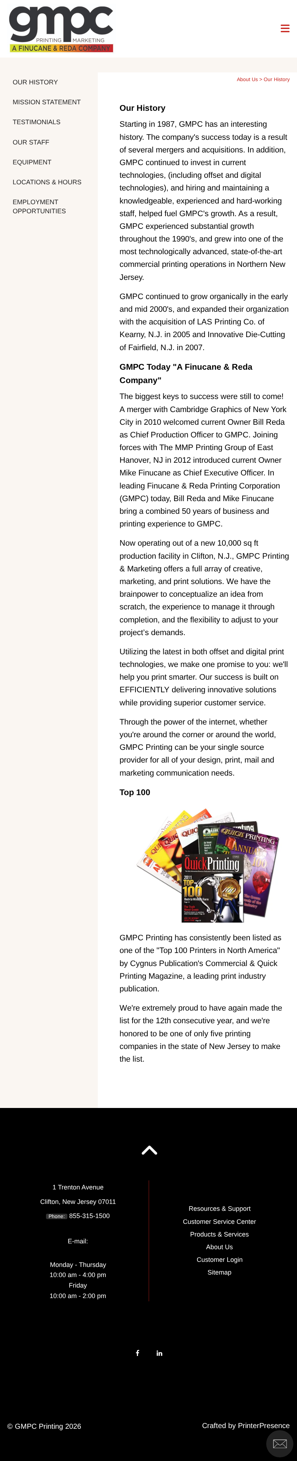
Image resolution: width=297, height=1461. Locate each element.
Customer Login (220, 1259)
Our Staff (31, 142)
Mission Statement (47, 102)
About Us (247, 79)
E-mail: (78, 1241)
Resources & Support (220, 1208)
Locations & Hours (47, 182)
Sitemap (219, 1272)
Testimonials (36, 122)
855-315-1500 (89, 1215)
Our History (35, 82)
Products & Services (219, 1234)
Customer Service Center (219, 1221)
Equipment (32, 162)
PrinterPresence (264, 1425)
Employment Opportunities (39, 206)
